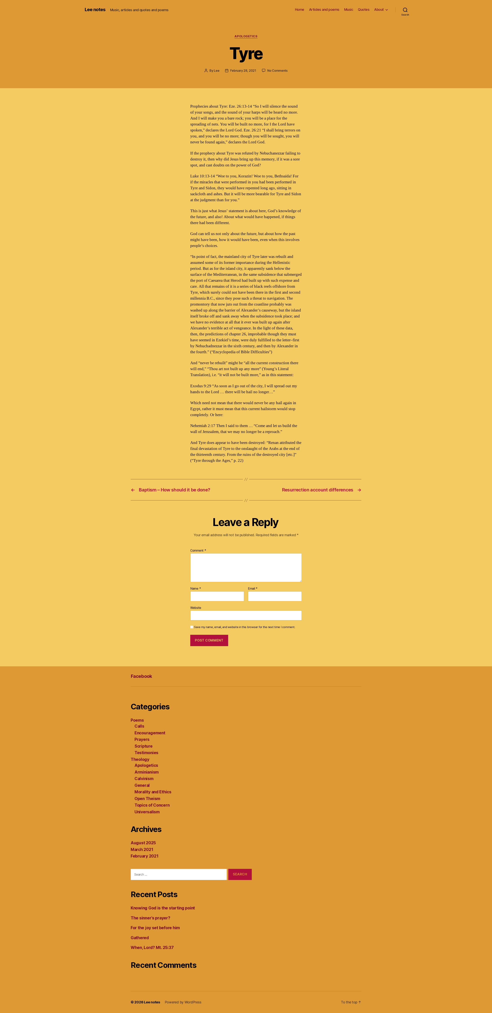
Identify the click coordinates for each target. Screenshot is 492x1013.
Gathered (140, 937)
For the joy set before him (155, 927)
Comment (198, 550)
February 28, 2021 (243, 70)
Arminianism (147, 772)
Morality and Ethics (153, 791)
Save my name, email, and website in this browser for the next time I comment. (244, 627)
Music (348, 9)
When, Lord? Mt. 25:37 (152, 947)
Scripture (144, 746)
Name (195, 588)
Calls (139, 726)
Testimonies (146, 752)
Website (195, 607)
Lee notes (95, 9)
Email (253, 588)
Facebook (141, 676)
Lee (216, 70)
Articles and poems (324, 9)
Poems (137, 720)
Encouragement (150, 732)
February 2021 (145, 856)
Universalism (147, 811)
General (142, 785)
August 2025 (143, 842)
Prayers (142, 739)
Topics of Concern (152, 805)
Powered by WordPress (183, 1002)
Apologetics (245, 36)
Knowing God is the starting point (163, 908)
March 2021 (142, 849)
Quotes (363, 9)
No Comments (277, 70)
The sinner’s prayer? (150, 918)
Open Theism (147, 798)
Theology (140, 759)
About (379, 9)
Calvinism (144, 778)
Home (299, 9)
